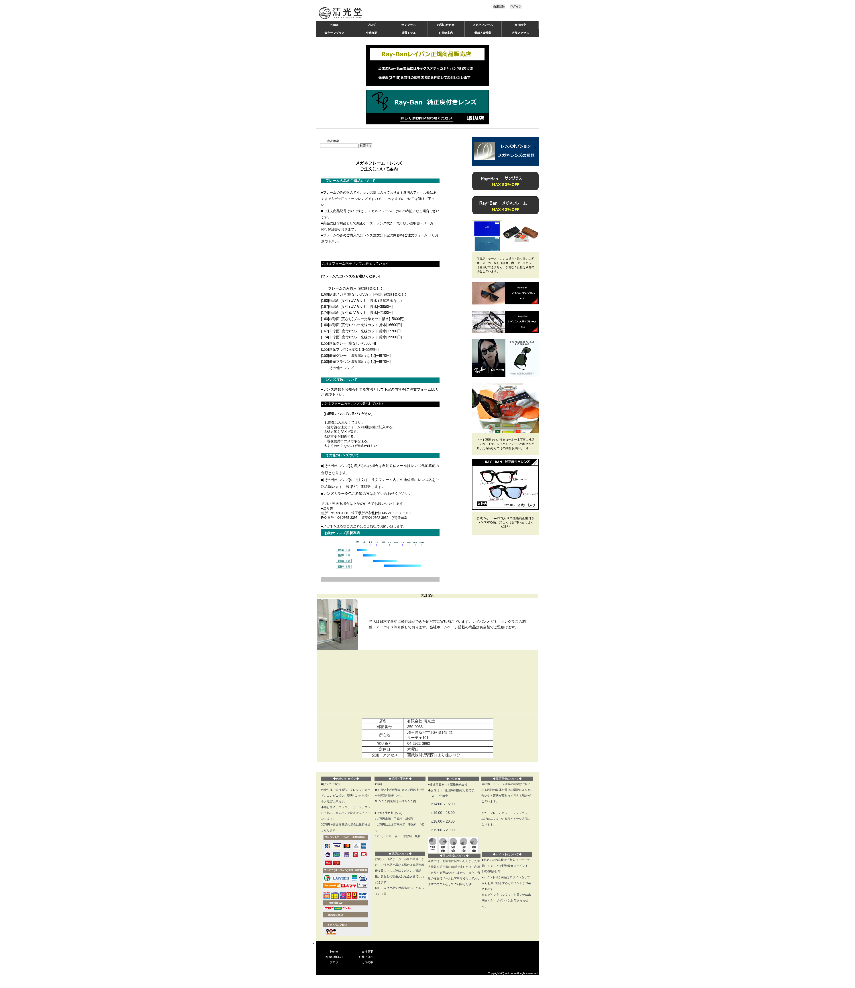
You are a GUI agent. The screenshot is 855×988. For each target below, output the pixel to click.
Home (334, 24)
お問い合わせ (445, 24)
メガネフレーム (483, 24)
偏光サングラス (334, 32)
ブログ (371, 24)
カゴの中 (520, 24)
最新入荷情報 (483, 32)
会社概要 (371, 32)
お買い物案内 (334, 957)
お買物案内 (446, 32)
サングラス (408, 24)
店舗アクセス (520, 32)
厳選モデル (408, 32)
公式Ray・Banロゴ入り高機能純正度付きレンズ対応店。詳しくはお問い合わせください (505, 522)
